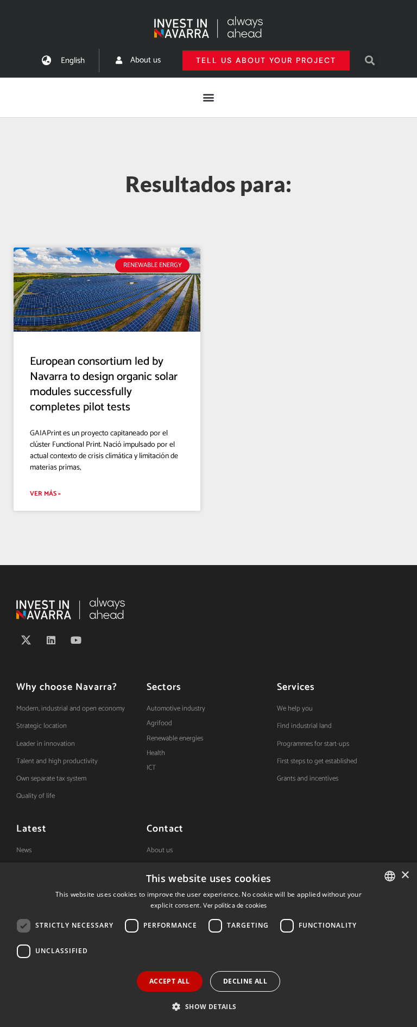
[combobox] (389, 876)
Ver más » (45, 494)
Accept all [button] (169, 981)
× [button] (405, 875)
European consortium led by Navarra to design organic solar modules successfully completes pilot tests (104, 384)
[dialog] (208, 945)
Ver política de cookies (235, 906)
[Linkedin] (51, 640)
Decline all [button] (245, 981)
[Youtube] (76, 640)
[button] (369, 60)
